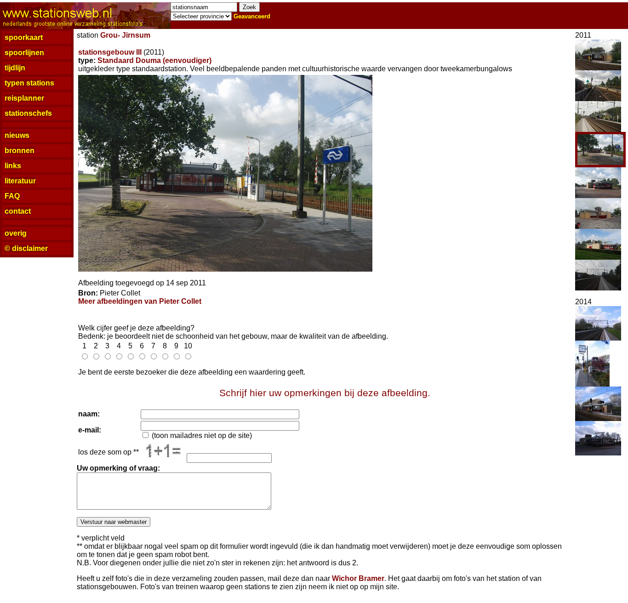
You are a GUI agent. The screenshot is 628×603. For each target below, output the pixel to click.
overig (16, 233)
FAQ (12, 196)
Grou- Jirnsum (125, 35)
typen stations (29, 83)
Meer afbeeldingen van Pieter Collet (139, 301)
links (13, 166)
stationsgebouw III (110, 52)
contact (18, 211)
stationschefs (28, 113)
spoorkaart (24, 37)
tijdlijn (15, 68)
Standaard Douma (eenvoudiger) (154, 60)
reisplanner (24, 98)
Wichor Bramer (358, 578)
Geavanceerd (252, 16)
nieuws (17, 135)
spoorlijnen (24, 53)
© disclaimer (26, 248)
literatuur (20, 181)
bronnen (19, 150)
